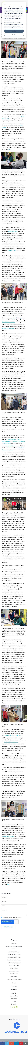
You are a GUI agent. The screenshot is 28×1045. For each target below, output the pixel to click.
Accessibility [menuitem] (14, 998)
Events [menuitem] (14, 982)
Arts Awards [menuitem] (14, 986)
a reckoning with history (8, 328)
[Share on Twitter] (7, 1043)
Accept (14, 31)
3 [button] (14, 1034)
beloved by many (12, 250)
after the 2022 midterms (8, 836)
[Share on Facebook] (2, 1043)
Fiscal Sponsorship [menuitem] (14, 965)
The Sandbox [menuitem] (14, 976)
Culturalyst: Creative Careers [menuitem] (14, 960)
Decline (14, 34)
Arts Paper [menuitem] (14, 949)
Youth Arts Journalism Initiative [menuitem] (14, 979)
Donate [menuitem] (14, 1001)
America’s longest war (18, 318)
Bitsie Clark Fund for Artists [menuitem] (14, 954)
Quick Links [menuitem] (14, 989)
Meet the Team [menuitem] (14, 996)
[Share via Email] (25, 1043)
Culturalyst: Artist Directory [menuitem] (14, 957)
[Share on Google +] (11, 1043)
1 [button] (10, 1034)
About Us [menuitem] (14, 993)
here (9, 149)
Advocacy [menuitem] (14, 943)
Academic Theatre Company (11, 742)
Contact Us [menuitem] (14, 1004)
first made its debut (12, 231)
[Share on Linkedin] (16, 1043)
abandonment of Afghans (8, 445)
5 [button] (18, 1034)
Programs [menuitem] (14, 940)
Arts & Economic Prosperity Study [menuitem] (14, 946)
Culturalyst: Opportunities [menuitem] (14, 962)
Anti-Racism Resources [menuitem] (14, 951)
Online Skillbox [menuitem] (14, 968)
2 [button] (12, 1034)
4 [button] (16, 1034)
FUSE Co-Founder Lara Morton (13, 735)
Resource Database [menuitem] (14, 971)
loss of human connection (8, 322)
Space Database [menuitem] (14, 974)
